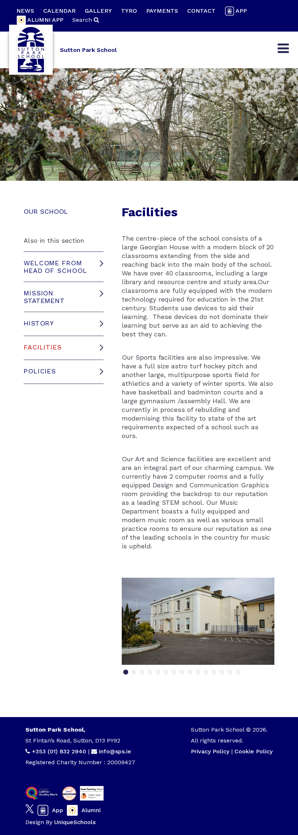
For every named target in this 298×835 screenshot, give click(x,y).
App (241, 10)
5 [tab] (157, 676)
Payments (162, 10)
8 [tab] (181, 676)
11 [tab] (205, 676)
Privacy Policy (210, 751)
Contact (201, 10)
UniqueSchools (75, 822)
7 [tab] (173, 676)
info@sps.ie (115, 751)
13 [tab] (221, 676)
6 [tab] (165, 676)
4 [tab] (149, 676)
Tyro (129, 10)
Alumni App (45, 19)
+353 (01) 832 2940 (60, 751)
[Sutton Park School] (31, 50)
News (25, 10)
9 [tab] (189, 676)
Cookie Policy (253, 751)
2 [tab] (133, 676)
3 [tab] (141, 676)
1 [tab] (125, 676)
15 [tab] (237, 676)
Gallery (98, 10)
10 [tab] (197, 676)
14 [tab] (229, 676)
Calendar (59, 10)
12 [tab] (213, 676)
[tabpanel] (198, 621)
